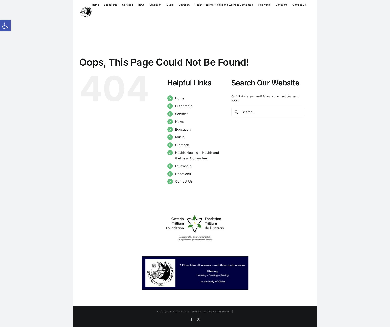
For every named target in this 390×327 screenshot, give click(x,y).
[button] (5, 25)
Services (181, 114)
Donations (183, 174)
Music (179, 137)
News (179, 122)
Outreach (182, 145)
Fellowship (183, 166)
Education (183, 129)
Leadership (183, 106)
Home (179, 98)
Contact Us (184, 181)
